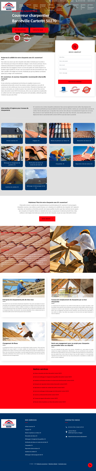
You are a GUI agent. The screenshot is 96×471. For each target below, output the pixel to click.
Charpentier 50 (68, 5)
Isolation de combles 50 (83, 7)
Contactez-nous (38, 30)
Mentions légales (53, 464)
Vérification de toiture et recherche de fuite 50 (59, 7)
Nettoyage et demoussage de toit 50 (91, 7)
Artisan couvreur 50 (21, 6)
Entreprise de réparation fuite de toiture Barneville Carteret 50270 (50, 384)
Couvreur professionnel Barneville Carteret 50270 (46, 394)
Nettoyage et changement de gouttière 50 (51, 7)
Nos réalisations (20, 30)
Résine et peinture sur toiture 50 (35, 7)
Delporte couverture (42, 464)
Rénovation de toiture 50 (43, 6)
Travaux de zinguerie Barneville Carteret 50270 (46, 398)
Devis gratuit (46, 218)
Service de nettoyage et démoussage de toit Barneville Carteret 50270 (51, 391)
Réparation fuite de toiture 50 (76, 6)
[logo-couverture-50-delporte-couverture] (8, 6)
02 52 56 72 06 (81, 1)
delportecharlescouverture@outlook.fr (77, 436)
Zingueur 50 (28, 5)
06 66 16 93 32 (91, 1)
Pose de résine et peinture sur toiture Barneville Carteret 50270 (50, 402)
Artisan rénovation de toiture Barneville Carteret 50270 (48, 373)
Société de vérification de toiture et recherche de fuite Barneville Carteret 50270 (54, 380)
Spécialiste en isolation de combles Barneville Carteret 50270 (49, 387)
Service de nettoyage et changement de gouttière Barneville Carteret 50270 (53, 377)
